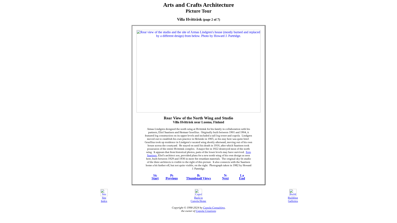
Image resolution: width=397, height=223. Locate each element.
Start (155, 178)
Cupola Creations (206, 210)
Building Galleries (293, 199)
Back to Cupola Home (198, 199)
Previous (172, 178)
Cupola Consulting (214, 207)
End (242, 178)
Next (225, 178)
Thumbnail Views (198, 178)
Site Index (104, 199)
